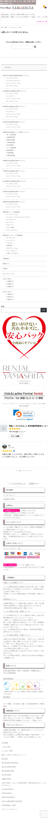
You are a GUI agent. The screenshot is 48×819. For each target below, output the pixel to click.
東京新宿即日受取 (8, 771)
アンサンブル (11, 237)
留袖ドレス (6, 263)
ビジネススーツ (11, 219)
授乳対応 (9, 245)
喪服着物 (6, 258)
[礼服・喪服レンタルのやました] (17, 8)
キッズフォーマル (12, 85)
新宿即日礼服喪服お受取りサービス (14, 106)
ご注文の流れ (6, 747)
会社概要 (5, 743)
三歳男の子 (10, 281)
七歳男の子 (10, 286)
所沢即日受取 (6, 775)
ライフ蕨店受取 (11, 147)
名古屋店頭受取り (8, 789)
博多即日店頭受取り (9, 797)
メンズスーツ (11, 96)
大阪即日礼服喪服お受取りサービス (14, 171)
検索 (2, 306)
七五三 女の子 (7, 291)
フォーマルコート (12, 230)
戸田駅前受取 (11, 142)
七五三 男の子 (7, 279)
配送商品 (5, 759)
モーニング (10, 222)
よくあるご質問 (7, 751)
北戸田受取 (10, 145)
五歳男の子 (10, 284)
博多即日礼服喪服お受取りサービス (14, 201)
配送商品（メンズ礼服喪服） (12, 212)
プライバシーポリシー (9, 809)
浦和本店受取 (11, 140)
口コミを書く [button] (15, 436)
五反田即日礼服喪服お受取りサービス (14, 91)
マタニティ (10, 243)
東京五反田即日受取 (9, 767)
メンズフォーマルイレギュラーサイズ (18, 217)
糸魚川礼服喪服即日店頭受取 (12, 801)
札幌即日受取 (6, 779)
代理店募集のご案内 (9, 805)
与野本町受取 (11, 155)
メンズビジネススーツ (13, 80)
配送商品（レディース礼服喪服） (13, 235)
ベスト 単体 (10, 227)
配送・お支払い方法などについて (13, 755)
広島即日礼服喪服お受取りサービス (14, 191)
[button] (24, 415)
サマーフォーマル (12, 248)
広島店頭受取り (7, 793)
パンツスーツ (11, 240)
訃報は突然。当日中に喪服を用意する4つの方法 (18, 14)
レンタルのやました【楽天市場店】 (24, 382)
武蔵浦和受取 (11, 137)
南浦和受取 (10, 150)
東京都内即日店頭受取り (10, 763)
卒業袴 (5, 268)
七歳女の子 (10, 299)
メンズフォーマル (12, 78)
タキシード (10, 225)
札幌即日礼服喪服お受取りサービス (14, 160)
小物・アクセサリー (13, 253)
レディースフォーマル (13, 83)
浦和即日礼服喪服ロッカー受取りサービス (16, 132)
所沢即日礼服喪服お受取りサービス (14, 122)
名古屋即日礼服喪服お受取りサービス (14, 181)
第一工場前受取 (11, 134)
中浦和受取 (10, 153)
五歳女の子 (10, 296)
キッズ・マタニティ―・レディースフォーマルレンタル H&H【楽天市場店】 (24, 405)
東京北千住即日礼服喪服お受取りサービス (16, 75)
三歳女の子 (10, 294)
